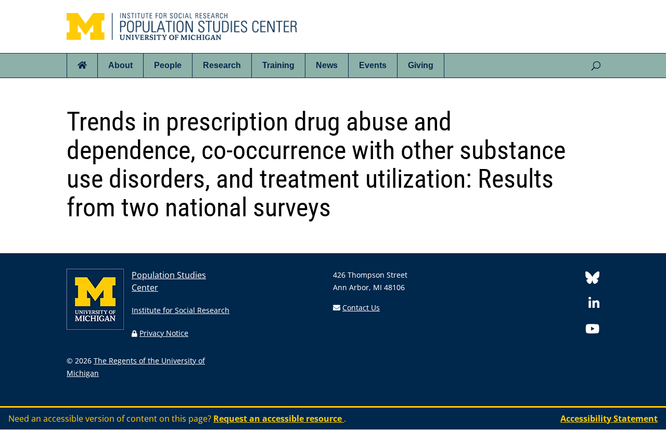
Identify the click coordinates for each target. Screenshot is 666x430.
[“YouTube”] (592, 330)
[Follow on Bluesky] (592, 279)
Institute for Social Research (180, 310)
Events (373, 65)
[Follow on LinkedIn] (593, 305)
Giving (420, 65)
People (168, 65)
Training (278, 65)
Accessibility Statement (609, 418)
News (327, 65)
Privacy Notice (163, 333)
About (120, 65)
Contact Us (361, 307)
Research (222, 65)
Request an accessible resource (278, 418)
